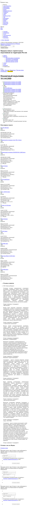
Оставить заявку (15, 463)
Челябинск (5, 12)
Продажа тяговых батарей (12, 60)
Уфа (4, 17)
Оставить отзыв (4, 448)
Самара (5, 13)
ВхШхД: (5, 100)
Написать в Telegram (5, 43)
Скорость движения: (8, 102)
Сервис (5, 62)
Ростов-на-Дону (7, 15)
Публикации (6, 32)
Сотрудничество (7, 35)
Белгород (5, 24)
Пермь (4, 20)
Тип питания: (6, 99)
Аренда (5, 55)
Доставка (5, 31)
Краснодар (5, 23)
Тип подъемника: (7, 95)
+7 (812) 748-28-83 (5, 40)
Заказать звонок (4, 47)
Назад (2, 69)
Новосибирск (6, 7)
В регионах (5, 37)
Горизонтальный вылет (6, 149)
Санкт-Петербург (7, 6)
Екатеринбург (6, 8)
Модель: (5, 94)
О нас (4, 64)
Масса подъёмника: (7, 104)
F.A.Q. (4, 34)
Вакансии (5, 36)
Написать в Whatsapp (15, 43)
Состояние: (5, 105)
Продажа (5, 56)
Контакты (5, 65)
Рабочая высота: (7, 96)
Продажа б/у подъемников (12, 59)
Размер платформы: (7, 101)
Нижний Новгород (7, 10)
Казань (4, 9)
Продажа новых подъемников (13, 58)
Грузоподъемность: (7, 97)
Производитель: (7, 93)
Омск (4, 14)
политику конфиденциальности (10, 459)
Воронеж (5, 19)
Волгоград (5, 22)
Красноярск (6, 18)
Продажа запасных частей (12, 61)
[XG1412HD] (7, 88)
